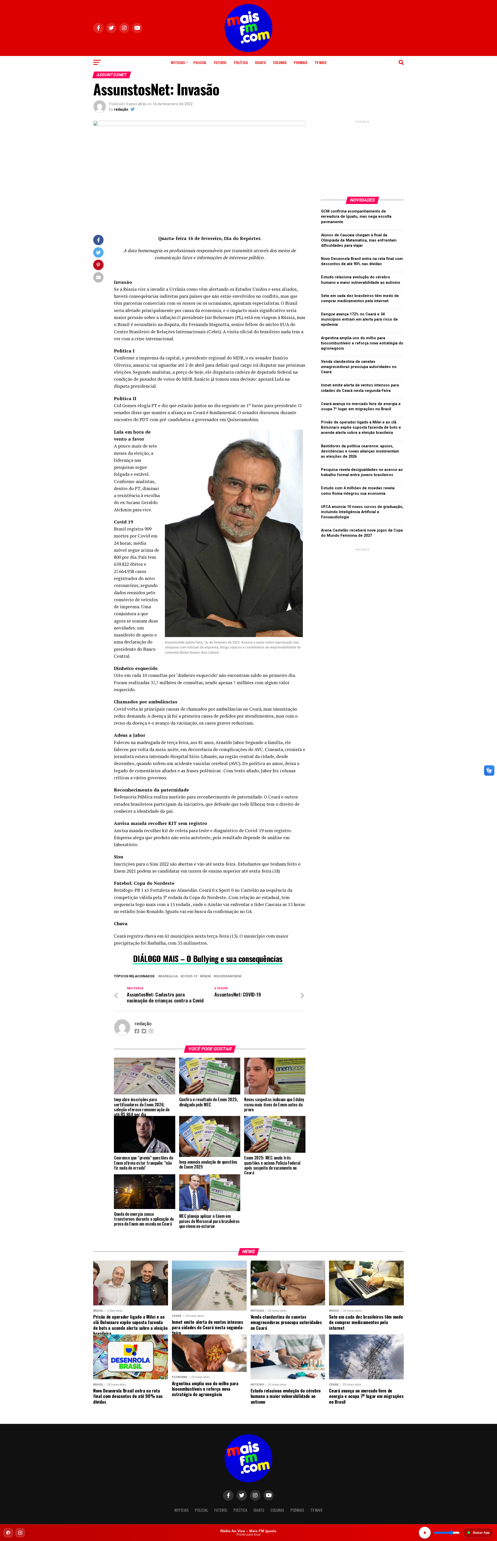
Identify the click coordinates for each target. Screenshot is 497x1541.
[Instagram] (20, 1532)
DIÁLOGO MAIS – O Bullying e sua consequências (207, 958)
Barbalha (169, 976)
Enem (206, 976)
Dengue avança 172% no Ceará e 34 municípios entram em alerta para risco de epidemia (359, 319)
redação (121, 109)
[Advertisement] (362, 156)
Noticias (178, 62)
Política (241, 62)
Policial (200, 62)
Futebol (220, 62)
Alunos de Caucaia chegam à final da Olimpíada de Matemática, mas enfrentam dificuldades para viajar (359, 240)
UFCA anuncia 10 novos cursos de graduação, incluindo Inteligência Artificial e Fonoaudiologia (362, 512)
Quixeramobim (229, 976)
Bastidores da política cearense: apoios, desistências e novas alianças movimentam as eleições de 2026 (360, 451)
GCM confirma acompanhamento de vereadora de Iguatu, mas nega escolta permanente (356, 216)
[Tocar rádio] (425, 1533)
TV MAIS (320, 62)
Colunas (280, 62)
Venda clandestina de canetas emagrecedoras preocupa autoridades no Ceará (359, 366)
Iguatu (260, 62)
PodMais (300, 62)
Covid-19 (189, 976)
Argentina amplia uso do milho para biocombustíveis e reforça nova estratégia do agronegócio (362, 343)
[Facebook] (8, 1532)
